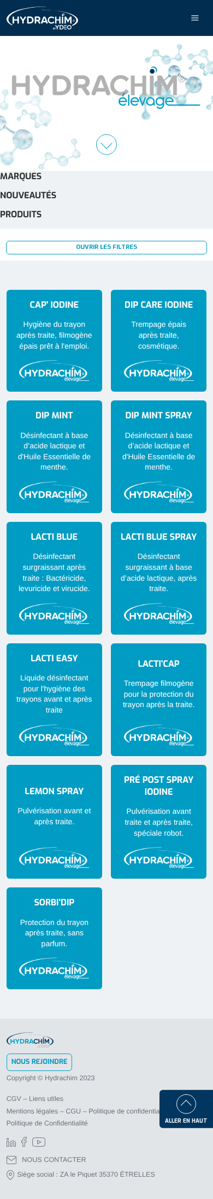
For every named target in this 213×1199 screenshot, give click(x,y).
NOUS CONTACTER (54, 1160)
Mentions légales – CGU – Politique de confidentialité (88, 1111)
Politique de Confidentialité (47, 1123)
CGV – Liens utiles (35, 1099)
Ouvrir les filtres (106, 247)
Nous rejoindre (39, 1062)
